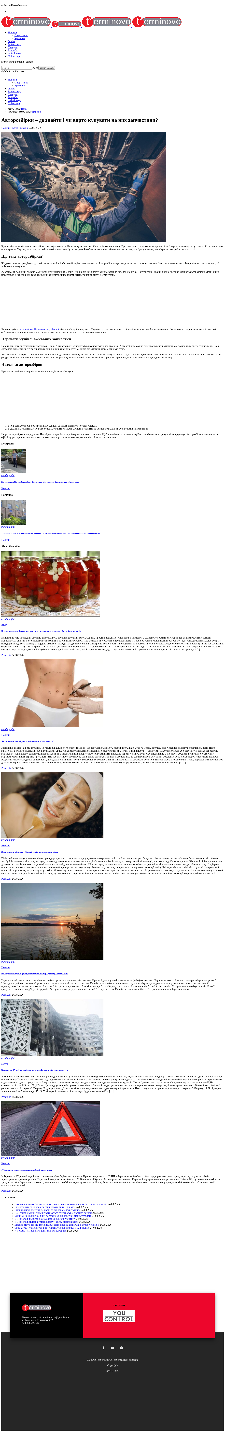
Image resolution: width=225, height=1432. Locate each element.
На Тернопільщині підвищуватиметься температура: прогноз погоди (34, 973)
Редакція (23, 128)
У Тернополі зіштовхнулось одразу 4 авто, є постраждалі (46, 1221)
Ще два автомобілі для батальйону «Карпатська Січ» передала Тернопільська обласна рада (40, 482)
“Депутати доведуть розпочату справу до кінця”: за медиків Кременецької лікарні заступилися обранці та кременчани (50, 533)
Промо (14, 128)
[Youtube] (112, 1348)
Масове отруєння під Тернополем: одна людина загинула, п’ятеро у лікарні (56, 1224)
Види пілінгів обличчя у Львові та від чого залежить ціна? (29, 852)
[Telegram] (122, 1348)
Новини (5, 128)
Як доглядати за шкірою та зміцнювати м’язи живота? (27, 741)
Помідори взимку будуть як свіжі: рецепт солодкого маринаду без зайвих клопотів (41, 631)
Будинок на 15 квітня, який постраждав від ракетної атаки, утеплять (34, 1070)
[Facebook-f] (103, 1348)
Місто (4, 1063)
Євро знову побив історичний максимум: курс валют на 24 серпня (51, 1227)
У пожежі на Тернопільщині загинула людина (40, 1230)
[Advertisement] (100, 302)
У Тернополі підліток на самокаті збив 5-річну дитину (27, 1170)
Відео (4, 624)
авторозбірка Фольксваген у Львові (39, 329)
